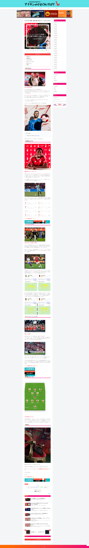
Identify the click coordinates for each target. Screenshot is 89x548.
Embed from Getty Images (27, 71)
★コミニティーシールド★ (30, 61)
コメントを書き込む (37, 539)
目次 (37, 54)
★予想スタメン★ (28, 63)
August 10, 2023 (37, 135)
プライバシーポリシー (57, 99)
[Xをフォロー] (37, 491)
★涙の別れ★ (28, 56)
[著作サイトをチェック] (35, 491)
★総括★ (27, 64)
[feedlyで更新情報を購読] (38, 491)
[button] (46, 50)
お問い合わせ (56, 97)
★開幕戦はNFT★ (28, 58)
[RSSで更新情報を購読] (40, 491)
